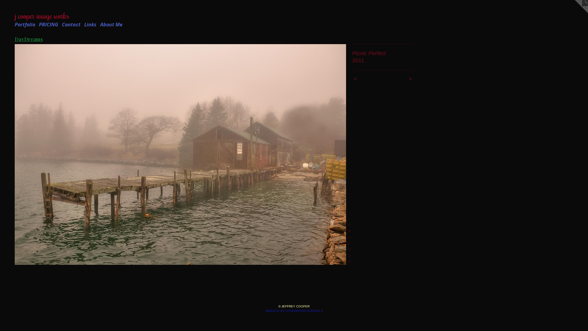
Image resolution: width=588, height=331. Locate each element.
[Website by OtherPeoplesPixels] (576, 12)
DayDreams (29, 39)
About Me (111, 24)
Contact (71, 24)
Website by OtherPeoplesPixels (294, 311)
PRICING (48, 24)
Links (90, 24)
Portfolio (25, 24)
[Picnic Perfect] (180, 154)
